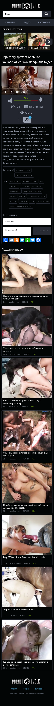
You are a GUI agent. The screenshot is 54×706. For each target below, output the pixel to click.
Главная (13, 689)
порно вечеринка (37, 196)
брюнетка (36, 186)
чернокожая (43, 201)
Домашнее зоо (23, 170)
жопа (12, 196)
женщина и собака (32, 191)
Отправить (42, 230)
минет (22, 196)
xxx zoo (25, 186)
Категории (39, 689)
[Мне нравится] (10, 100)
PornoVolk (27, 6)
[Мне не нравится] (41, 100)
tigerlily (14, 186)
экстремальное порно (21, 206)
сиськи (23, 201)
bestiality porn (29, 181)
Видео (26, 689)
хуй (32, 201)
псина (13, 201)
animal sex (15, 181)
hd (41, 181)
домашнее (15, 191)
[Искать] (46, 14)
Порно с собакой (24, 175)
